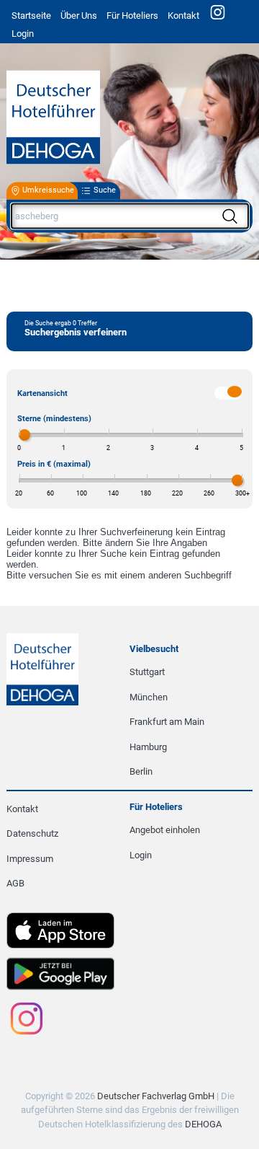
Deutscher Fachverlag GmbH (155, 1096)
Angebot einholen (165, 829)
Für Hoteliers (132, 15)
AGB (15, 883)
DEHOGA (203, 1124)
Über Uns (78, 15)
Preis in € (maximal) (54, 464)
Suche (105, 190)
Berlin (141, 771)
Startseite (31, 15)
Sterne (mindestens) (54, 418)
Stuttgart (147, 671)
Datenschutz (32, 833)
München (149, 697)
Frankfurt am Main (167, 721)
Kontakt (183, 15)
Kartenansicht (42, 393)
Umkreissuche (48, 190)
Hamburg (148, 746)
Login (141, 855)
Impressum (29, 858)
